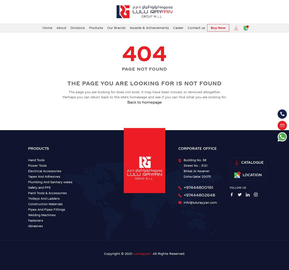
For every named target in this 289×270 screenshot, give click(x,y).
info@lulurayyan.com (200, 202)
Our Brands (116, 28)
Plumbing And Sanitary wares (50, 182)
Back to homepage (144, 102)
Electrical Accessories (44, 171)
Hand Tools (36, 160)
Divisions (77, 28)
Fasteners (35, 220)
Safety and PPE (39, 187)
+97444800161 (198, 187)
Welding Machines (42, 215)
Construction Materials (45, 204)
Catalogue (252, 162)
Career (178, 28)
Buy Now (218, 28)
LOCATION (252, 175)
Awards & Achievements (149, 28)
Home (47, 28)
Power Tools (37, 165)
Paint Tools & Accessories (47, 193)
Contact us (196, 28)
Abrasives (35, 226)
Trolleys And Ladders (44, 198)
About (61, 28)
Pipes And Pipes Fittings (46, 209)
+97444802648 (199, 195)
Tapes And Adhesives (44, 176)
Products (96, 28)
